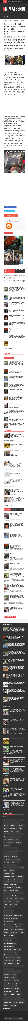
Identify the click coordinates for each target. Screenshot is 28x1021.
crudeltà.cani (20, 876)
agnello (16, 822)
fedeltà (17, 901)
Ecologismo (13, 893)
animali (5, 828)
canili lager (6, 862)
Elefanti (6, 898)
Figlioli (5, 904)
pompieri (18, 960)
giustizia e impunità (8, 912)
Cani (17, 839)
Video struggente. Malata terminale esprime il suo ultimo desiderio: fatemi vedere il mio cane (17, 303)
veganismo (21, 999)
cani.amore (6, 859)
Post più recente (7, 275)
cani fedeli (6, 856)
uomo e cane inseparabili (10, 999)
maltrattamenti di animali (10, 943)
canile (13, 859)
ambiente (6, 825)
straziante (16, 991)
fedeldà (11, 901)
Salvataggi (6, 37)
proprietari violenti (8, 963)
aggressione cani (8, 822)
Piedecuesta (7, 957)
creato (5, 870)
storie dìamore (7, 991)
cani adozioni (18, 842)
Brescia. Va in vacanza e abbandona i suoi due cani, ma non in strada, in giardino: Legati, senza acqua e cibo (17, 282)
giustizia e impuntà (8, 921)
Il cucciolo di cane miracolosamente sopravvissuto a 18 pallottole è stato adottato (17, 323)
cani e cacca (7, 853)
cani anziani (7, 845)
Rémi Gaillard (7, 974)
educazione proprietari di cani (11, 895)
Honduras (18, 926)
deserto (6, 884)
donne (5, 890)
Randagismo (7, 966)
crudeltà (12, 870)
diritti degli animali (8, 887)
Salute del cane (7, 980)
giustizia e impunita (8, 909)
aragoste (6, 831)
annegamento (13, 828)
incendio (6, 932)
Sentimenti (6, 985)
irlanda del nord (14, 932)
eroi (16, 898)
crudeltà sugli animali (9, 876)
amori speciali (20, 825)
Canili (19, 859)
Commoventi (22, 36)
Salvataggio (7, 983)
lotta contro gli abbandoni (10, 938)
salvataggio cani (16, 983)
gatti (11, 904)
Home (5, 1018)
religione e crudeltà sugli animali (11, 971)
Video (14, 37)
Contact (14, 1018)
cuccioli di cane (7, 881)
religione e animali (8, 968)
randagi (17, 963)
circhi (18, 862)
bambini (20, 834)
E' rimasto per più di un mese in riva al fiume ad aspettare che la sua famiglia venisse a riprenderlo (17, 336)
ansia (20, 828)
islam (22, 932)
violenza (21, 1002)
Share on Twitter (10, 211)
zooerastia (13, 1005)
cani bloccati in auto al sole (10, 848)
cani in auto (14, 856)
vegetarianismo (7, 1002)
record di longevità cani (18, 966)
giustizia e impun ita (8, 907)
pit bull (18, 957)
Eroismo (22, 898)
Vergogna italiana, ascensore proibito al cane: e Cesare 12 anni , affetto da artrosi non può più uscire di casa (16, 418)
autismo (17, 831)
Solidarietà (10, 37)
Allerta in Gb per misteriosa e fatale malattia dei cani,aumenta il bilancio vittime (17, 761)
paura (16, 952)
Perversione (7, 954)
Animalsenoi (14, 9)
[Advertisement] (16, 106)
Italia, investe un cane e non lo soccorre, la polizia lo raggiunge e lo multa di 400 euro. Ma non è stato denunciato (16, 384)
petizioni (14, 954)
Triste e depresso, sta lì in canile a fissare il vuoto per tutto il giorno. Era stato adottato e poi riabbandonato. (16, 425)
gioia (15, 904)
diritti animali (13, 884)
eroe (11, 898)
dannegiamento (17, 881)
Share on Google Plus (12, 215)
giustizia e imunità (8, 924)
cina (13, 862)
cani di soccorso (17, 850)
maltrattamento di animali (10, 949)
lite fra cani (11, 935)
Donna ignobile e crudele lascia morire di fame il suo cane (16, 342)
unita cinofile (16, 997)
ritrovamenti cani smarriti (10, 977)
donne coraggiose (14, 890)
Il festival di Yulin (8, 929)
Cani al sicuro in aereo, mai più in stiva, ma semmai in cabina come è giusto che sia (17, 310)
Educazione (21, 893)
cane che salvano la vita (15, 836)
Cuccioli (22, 879)
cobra (5, 865)
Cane (19, 36)
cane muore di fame (9, 839)
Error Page (20, 1018)
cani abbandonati (8, 842)
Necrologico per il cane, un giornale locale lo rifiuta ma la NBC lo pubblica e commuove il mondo (17, 721)
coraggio (15, 867)
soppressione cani (8, 988)
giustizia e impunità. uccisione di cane (13, 915)
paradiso (11, 952)
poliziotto (11, 960)
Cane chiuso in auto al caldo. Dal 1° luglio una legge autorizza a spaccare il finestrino (17, 330)
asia (12, 831)
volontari (6, 1005)
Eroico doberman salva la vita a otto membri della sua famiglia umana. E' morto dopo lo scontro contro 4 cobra (17, 297)
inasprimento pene (19, 929)
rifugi (14, 974)
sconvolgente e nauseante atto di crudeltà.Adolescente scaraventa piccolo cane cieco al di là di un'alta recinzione (17, 712)
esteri (5, 901)
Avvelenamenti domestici (10, 834)
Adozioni (21, 820)
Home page (14, 275)
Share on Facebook (11, 206)
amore (12, 825)
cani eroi (15, 853)
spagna (17, 988)
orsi (5, 952)
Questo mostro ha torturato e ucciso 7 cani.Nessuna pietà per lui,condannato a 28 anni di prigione (17, 316)
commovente (12, 865)
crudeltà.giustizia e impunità (10, 879)
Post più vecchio (22, 275)
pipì (13, 957)
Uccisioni (19, 994)
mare (20, 949)
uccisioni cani (7, 997)
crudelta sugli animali (9, 873)
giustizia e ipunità (19, 924)
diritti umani (18, 887)
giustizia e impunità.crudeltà (10, 918)
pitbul (5, 960)
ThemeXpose (17, 1015)
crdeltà (21, 867)
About (10, 1018)
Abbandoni (13, 820)
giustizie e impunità (8, 926)
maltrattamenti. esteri (9, 946)
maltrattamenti (7, 940)
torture (5, 994)
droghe (5, 893)
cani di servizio (7, 850)
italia (5, 935)
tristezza (12, 994)
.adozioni (6, 820)
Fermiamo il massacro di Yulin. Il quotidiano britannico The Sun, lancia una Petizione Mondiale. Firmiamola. (16, 405)
